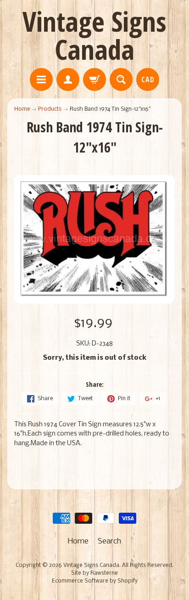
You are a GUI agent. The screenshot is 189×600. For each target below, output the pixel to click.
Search (109, 541)
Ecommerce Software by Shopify (95, 581)
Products (49, 109)
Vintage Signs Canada (94, 35)
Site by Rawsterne (94, 573)
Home (22, 109)
